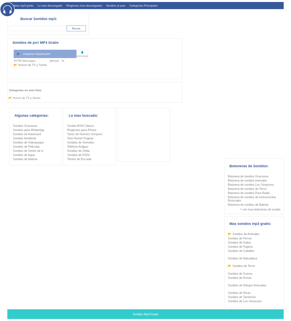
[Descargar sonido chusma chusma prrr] (82, 52)
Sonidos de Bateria (25, 159)
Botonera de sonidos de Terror (247, 188)
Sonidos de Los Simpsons (245, 301)
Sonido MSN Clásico (80, 125)
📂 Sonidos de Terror (241, 266)
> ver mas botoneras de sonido (260, 209)
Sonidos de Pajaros (240, 246)
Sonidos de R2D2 (78, 155)
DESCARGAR (82, 56)
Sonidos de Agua (24, 155)
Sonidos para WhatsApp (28, 130)
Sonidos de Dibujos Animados (247, 285)
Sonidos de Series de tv (28, 150)
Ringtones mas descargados (84, 5)
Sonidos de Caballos (241, 250)
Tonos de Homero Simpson (84, 134)
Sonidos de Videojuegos (28, 142)
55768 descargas (24, 60)
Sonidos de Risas (239, 292)
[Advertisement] (212, 21)
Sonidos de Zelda (78, 150)
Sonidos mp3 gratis (21, 5)
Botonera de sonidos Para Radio (249, 193)
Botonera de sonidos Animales (247, 180)
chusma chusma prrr (36, 53)
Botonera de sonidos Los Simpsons (251, 184)
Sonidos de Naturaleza (242, 258)
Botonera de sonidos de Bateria (248, 204)
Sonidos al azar (116, 5)
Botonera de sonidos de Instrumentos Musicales (252, 198)
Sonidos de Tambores (242, 297)
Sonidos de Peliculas (26, 146)
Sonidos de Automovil (27, 134)
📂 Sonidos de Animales (244, 234)
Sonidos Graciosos (25, 125)
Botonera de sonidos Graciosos (248, 176)
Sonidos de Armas (240, 277)
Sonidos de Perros (240, 238)
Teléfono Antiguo (77, 146)
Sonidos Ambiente (24, 138)
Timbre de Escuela (79, 159)
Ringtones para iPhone (81, 130)
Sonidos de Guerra (240, 273)
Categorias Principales (143, 5)
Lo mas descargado (49, 5)
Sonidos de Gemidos (80, 142)
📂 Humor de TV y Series (30, 65)
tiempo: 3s (57, 60)
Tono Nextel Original (80, 138)
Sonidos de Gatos (239, 242)
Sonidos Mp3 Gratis (145, 314)
